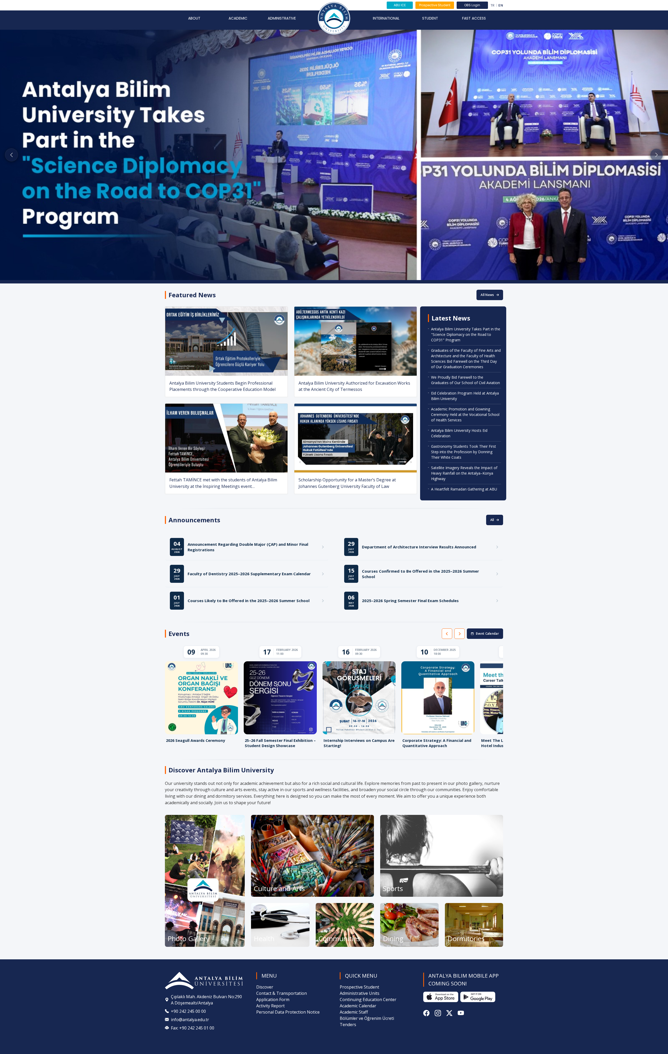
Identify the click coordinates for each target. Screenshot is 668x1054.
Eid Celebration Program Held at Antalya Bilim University (465, 396)
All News (487, 295)
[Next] (459, 633)
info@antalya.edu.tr (190, 1019)
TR (493, 5)
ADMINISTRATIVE (282, 18)
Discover (264, 987)
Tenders (348, 1024)
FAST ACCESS (474, 18)
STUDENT (430, 18)
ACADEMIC (238, 18)
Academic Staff (354, 1012)
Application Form (272, 999)
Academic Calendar (358, 1006)
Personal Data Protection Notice (288, 1012)
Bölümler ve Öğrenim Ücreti (367, 1018)
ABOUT (194, 18)
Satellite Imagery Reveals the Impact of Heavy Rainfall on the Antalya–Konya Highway (464, 473)
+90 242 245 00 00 (188, 1011)
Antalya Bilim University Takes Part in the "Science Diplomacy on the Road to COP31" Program (465, 334)
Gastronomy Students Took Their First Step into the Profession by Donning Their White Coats (463, 452)
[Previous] (447, 633)
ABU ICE (400, 5)
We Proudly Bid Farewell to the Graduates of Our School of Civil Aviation (465, 380)
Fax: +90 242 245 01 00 (192, 1028)
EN (500, 5)
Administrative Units (359, 993)
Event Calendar (487, 633)
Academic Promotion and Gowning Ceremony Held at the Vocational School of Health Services (465, 414)
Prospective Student (434, 5)
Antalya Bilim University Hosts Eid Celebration (459, 433)
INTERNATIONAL (386, 18)
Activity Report (270, 1006)
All (492, 520)
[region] (334, 698)
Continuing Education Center (368, 999)
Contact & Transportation (281, 993)
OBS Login (472, 5)
